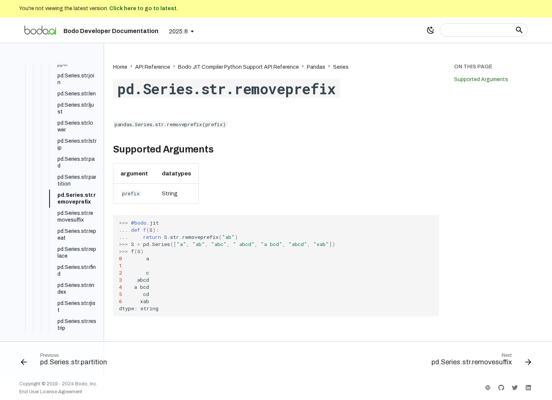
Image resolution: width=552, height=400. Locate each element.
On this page (473, 66)
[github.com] (501, 388)
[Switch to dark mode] (430, 30)
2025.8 (178, 31)
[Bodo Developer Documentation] (40, 30)
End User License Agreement (50, 391)
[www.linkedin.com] (528, 388)
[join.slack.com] (488, 388)
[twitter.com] (515, 388)
